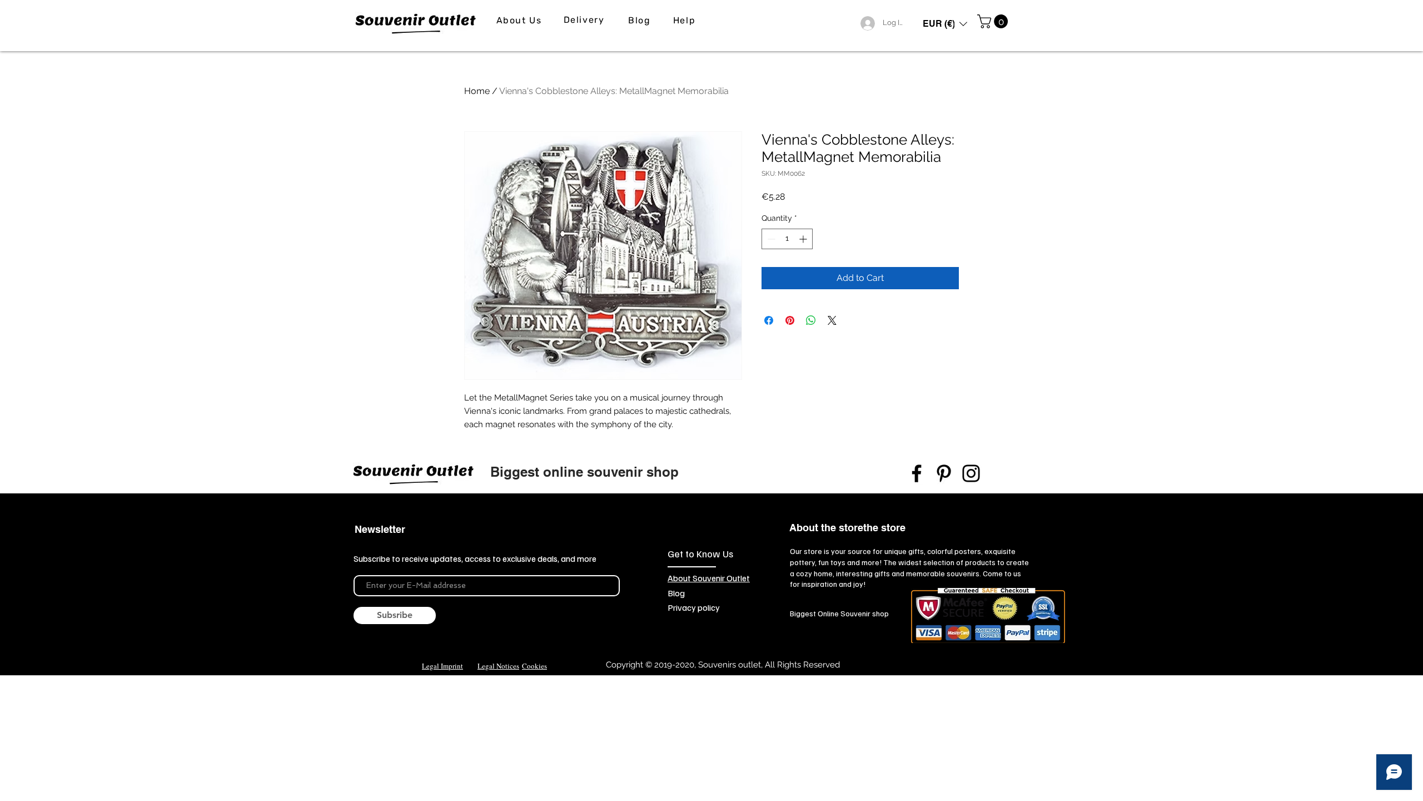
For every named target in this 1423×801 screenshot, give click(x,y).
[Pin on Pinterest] (790, 320)
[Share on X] (832, 320)
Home (477, 91)
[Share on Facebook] (768, 320)
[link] (994, 21)
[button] (945, 24)
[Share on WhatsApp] (811, 320)
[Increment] (804, 239)
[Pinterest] (944, 473)
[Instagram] (971, 473)
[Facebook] (916, 473)
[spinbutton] (787, 239)
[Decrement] (770, 239)
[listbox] (945, 24)
